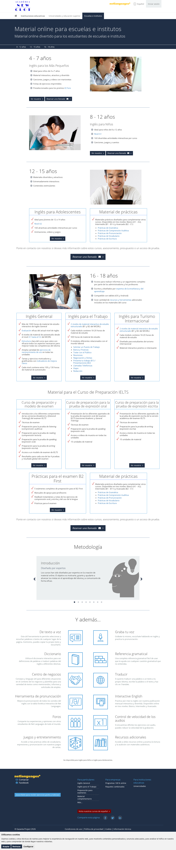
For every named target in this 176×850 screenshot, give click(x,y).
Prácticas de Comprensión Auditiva (113, 230)
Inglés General (83, 783)
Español (140, 4)
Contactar (24, 779)
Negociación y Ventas (82, 358)
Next (141, 579)
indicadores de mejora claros (39, 362)
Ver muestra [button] (36, 99)
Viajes (75, 368)
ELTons (68, 88)
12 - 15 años (35, 47)
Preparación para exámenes (84, 791)
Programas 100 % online (115, 783)
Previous (34, 579)
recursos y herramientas (120, 300)
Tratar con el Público (82, 352)
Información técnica (122, 829)
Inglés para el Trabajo (86, 787)
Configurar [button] (28, 846)
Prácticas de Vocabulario (108, 236)
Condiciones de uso (73, 829)
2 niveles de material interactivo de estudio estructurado (90, 325)
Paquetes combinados (114, 787)
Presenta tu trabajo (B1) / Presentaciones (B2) (84, 361)
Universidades (139, 786)
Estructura (26, 341)
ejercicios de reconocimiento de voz (36, 351)
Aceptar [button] (6, 846)
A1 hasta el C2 (35, 337)
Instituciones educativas (33, 16)
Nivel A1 (98, 134)
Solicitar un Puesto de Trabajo (86, 347)
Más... (80, 802)
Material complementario (84, 797)
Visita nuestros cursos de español (93, 811)
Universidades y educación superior (64, 16)
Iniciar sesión (154, 4)
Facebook (24, 782)
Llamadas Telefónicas (82, 365)
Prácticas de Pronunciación (110, 233)
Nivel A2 (38, 223)
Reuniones (78, 355)
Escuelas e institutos (93, 16)
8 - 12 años (21, 47)
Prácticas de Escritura (107, 238)
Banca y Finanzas (81, 349)
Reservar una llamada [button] (56, 99)
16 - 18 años (49, 47)
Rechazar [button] (16, 846)
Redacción (77, 371)
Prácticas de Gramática (108, 228)
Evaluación (26, 330)
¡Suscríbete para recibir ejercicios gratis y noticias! (37, 795)
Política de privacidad (93, 829)
